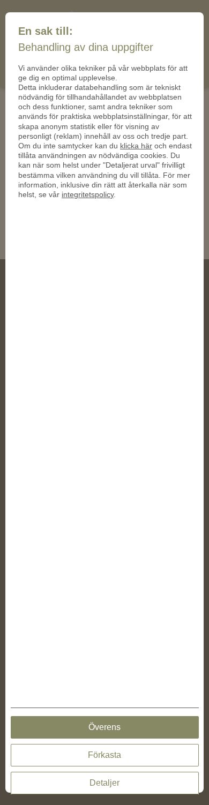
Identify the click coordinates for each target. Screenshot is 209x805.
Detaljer (104, 782)
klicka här (136, 145)
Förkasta (104, 754)
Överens (104, 727)
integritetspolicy (88, 194)
